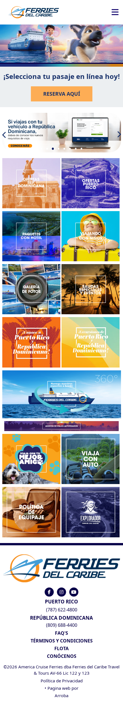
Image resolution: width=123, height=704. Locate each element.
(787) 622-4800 (61, 610)
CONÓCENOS (61, 656)
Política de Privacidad (62, 680)
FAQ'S (61, 633)
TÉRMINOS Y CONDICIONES (62, 641)
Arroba (61, 695)
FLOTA (61, 648)
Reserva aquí (61, 93)
